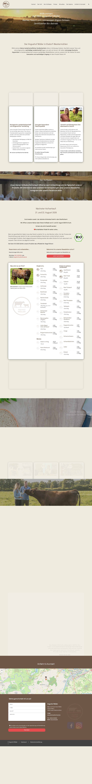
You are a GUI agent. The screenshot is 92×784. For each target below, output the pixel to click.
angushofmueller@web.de (20, 257)
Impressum (24, 742)
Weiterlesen (20, 459)
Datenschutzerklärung (36, 742)
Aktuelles (62, 4)
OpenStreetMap (89, 693)
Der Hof (39, 4)
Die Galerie (69, 4)
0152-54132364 (18, 255)
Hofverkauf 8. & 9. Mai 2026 (20, 452)
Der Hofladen (48, 4)
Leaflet (83, 693)
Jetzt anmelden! (58, 256)
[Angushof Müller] (6, 4)
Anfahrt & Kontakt (80, 4)
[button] (88, 4)
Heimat (33, 4)
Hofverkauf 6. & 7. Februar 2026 (46, 452)
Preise (55, 4)
